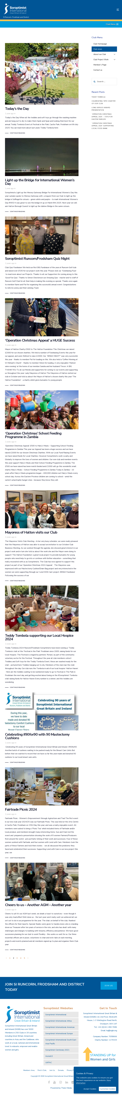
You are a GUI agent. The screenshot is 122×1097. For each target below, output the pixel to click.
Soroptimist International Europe (59, 1033)
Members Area (28, 1070)
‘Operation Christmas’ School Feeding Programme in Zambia (42, 438)
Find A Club (42, 1070)
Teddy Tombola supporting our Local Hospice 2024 (42, 637)
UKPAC (48, 1062)
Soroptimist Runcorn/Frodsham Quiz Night (42, 255)
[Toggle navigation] (99, 10)
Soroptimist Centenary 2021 (57, 1050)
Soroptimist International (55, 1014)
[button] (112, 24)
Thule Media (66, 1088)
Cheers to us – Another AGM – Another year (42, 907)
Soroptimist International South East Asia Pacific (60, 1042)
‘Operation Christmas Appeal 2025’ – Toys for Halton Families (102, 116)
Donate (61, 1070)
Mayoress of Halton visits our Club (42, 536)
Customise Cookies (107, 1089)
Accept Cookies (90, 1089)
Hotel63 (49, 1056)
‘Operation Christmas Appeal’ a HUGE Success (42, 342)
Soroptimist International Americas (60, 1027)
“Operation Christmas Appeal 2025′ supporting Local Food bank (103, 125)
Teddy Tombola (98, 97)
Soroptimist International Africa (58, 1021)
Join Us (52, 1070)
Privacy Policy (72, 1070)
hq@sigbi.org (111, 1030)
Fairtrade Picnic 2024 (42, 813)
